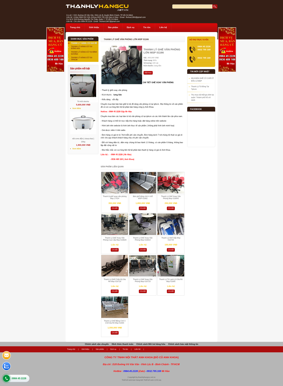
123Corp (157, 380)
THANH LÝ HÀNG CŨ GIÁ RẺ (84, 43)
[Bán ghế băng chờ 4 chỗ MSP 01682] (142, 193)
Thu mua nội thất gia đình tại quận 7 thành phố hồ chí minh (202, 97)
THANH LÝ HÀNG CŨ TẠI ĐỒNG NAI (81, 47)
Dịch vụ (130, 27)
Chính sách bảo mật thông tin (183, 344)
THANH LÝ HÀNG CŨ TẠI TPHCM (81, 59)
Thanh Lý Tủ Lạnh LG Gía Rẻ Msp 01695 (171, 280)
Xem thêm (76, 108)
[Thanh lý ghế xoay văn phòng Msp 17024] (114, 193)
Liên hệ (163, 27)
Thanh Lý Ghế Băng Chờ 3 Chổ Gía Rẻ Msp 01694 (114, 322)
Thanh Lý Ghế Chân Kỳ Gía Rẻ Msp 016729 (115, 280)
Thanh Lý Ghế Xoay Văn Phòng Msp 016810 (143, 239)
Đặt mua (148, 73)
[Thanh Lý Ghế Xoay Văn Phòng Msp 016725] (142, 276)
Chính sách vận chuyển (97, 344)
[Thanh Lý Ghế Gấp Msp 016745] (170, 234)
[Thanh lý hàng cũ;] (97, 10)
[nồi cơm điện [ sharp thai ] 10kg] (83, 134)
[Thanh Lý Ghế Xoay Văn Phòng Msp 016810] (142, 234)
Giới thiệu (94, 27)
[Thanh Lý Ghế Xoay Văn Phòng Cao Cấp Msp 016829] (114, 234)
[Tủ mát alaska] (83, 96)
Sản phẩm (113, 27)
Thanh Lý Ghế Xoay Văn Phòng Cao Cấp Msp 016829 (114, 239)
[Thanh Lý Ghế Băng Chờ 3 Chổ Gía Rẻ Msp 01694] (114, 317)
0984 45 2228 (19, 378)
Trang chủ (75, 27)
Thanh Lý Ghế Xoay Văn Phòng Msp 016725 (143, 280)
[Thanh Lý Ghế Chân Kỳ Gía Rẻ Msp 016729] (114, 276)
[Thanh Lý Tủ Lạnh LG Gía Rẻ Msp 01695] (170, 276)
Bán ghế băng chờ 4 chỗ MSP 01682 (143, 197)
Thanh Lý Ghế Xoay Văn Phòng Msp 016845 (171, 197)
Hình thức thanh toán (122, 344)
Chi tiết (114, 208)
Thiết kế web (149, 380)
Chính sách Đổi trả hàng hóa (150, 344)
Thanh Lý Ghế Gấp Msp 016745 (170, 239)
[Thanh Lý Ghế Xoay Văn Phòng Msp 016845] (170, 193)
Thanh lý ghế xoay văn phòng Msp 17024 (115, 197)
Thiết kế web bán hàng (131, 380)
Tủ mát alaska (83, 101)
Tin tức (146, 27)
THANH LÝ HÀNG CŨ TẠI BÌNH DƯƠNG (84, 53)
